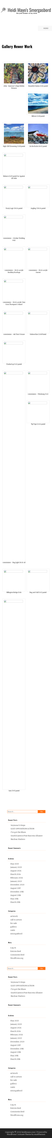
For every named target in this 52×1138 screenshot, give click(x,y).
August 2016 (15, 895)
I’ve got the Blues (18, 832)
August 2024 (15, 871)
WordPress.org (16, 958)
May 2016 (14, 899)
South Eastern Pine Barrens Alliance (27, 836)
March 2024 (15, 874)
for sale (13, 923)
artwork (14, 916)
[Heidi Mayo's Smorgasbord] (26, 13)
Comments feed (17, 955)
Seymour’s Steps (18, 825)
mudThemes (39, 1134)
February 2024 (16, 878)
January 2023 (16, 881)
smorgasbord (16, 934)
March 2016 (15, 902)
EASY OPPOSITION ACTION (22, 829)
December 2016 (17, 892)
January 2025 (16, 867)
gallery (13, 927)
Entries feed (15, 951)
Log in (13, 948)
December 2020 (17, 885)
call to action (16, 920)
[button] (14, 77)
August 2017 (15, 888)
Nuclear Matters (18, 839)
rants (12, 930)
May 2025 (14, 864)
